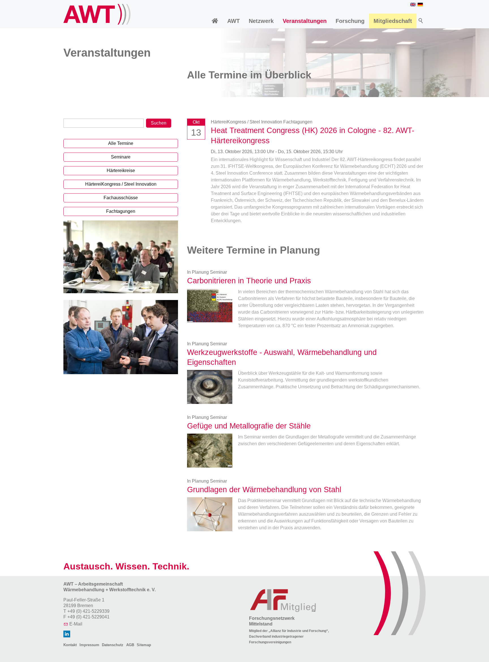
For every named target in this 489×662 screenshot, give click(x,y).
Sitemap (144, 645)
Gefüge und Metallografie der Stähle (249, 425)
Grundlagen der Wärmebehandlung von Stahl (264, 489)
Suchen (158, 123)
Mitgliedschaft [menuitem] (393, 21)
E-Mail (75, 624)
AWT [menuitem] (233, 21)
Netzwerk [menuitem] (261, 21)
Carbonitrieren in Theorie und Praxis (249, 280)
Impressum (89, 645)
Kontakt (70, 645)
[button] (66, 634)
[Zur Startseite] (96, 14)
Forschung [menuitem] (350, 21)
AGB (130, 645)
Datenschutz (112, 645)
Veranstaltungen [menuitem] (305, 21)
